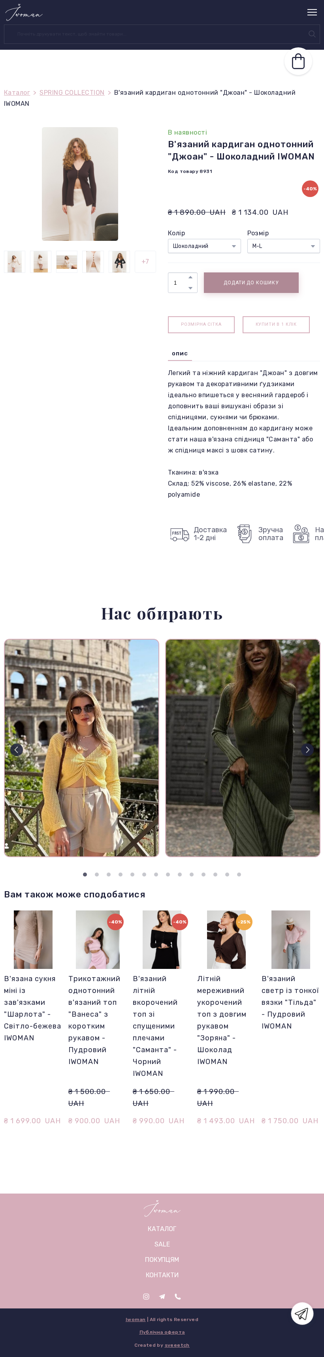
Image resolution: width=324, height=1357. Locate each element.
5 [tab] (132, 874)
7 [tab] (156, 874)
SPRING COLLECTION (72, 92)
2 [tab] (97, 874)
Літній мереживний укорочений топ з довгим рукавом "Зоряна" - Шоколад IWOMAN (222, 1020)
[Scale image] (81, 748)
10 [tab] (192, 874)
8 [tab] (168, 874)
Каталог (17, 92)
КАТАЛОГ (162, 1229)
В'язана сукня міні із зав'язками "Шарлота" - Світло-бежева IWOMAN (32, 1008)
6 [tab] (144, 874)
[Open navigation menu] (312, 12)
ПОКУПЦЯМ (162, 1259)
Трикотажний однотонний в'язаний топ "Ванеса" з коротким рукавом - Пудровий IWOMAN (94, 1020)
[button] (312, 34)
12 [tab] (215, 874)
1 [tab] (85, 874)
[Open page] (162, 1208)
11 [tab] (203, 874)
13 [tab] (227, 874)
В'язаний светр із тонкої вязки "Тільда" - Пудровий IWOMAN (290, 1002)
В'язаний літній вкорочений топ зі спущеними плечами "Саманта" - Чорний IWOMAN (155, 1026)
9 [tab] (180, 874)
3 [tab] (109, 874)
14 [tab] (239, 874)
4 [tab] (120, 874)
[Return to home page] (24, 12)
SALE (162, 1244)
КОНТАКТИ (162, 1275)
